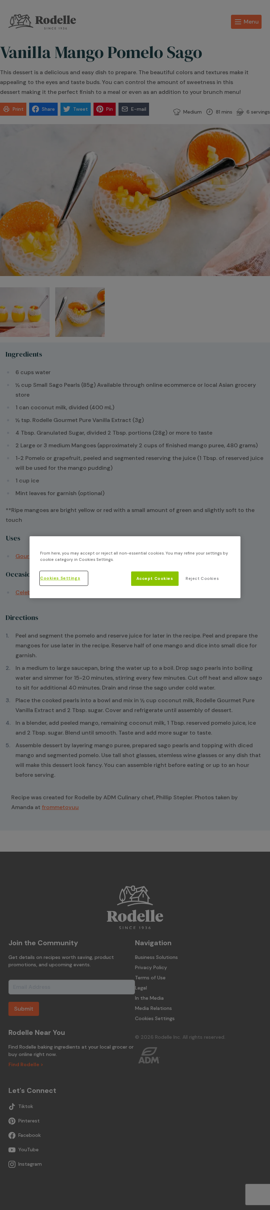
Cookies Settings (60, 578)
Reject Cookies (202, 578)
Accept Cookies (154, 578)
